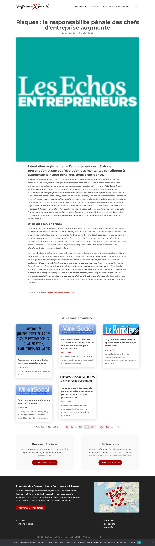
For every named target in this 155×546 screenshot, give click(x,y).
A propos (20, 520)
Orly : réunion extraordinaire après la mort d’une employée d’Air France (121, 342)
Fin (118, 427)
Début (56, 427)
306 (93, 427)
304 (80, 427)
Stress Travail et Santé (83, 33)
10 (67, 427)
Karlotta (95, 537)
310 (101, 427)
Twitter (106, 527)
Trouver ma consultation (30, 508)
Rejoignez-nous (46, 462)
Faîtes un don (112, 462)
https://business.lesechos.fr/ (61, 293)
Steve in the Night (109, 537)
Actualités (79, 6)
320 (107, 427)
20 (72, 427)
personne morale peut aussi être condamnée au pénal (64, 269)
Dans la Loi (67, 33)
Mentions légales (24, 524)
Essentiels (107, 6)
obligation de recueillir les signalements (76, 215)
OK (139, 542)
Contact (107, 520)
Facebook (108, 524)
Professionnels (122, 6)
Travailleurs (93, 6)
